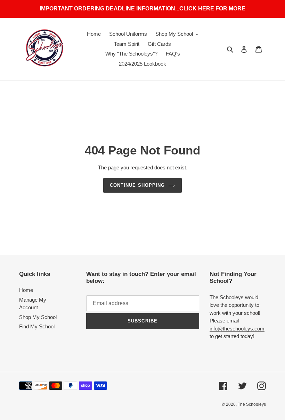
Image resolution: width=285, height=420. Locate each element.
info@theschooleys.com (237, 328)
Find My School (37, 326)
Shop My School (38, 317)
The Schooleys (252, 404)
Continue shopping (137, 185)
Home (26, 290)
